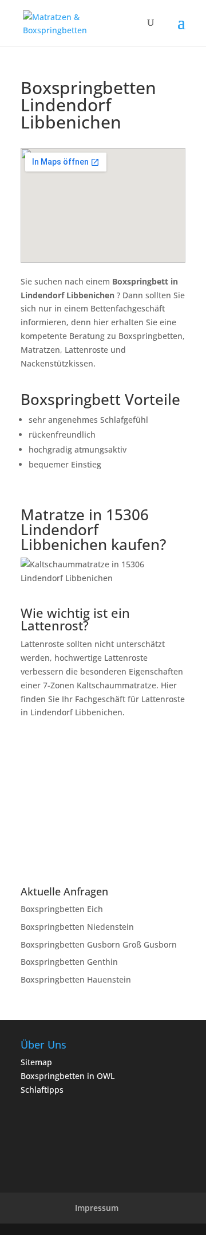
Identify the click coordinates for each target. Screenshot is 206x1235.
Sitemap (36, 1062)
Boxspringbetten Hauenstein (76, 979)
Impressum (96, 1207)
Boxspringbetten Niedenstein (77, 926)
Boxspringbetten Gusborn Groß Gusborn (99, 944)
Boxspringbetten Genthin (69, 961)
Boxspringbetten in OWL (67, 1075)
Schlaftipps (42, 1089)
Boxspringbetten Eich (62, 908)
